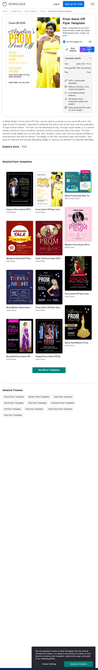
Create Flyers (16, 11)
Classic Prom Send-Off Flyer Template (19, 209)
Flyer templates (31, 11)
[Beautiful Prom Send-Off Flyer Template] (19, 336)
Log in (56, 4)
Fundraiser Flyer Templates (62, 403)
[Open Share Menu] (90, 42)
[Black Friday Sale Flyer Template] (78, 182)
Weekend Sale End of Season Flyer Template (19, 258)
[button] (71, 49)
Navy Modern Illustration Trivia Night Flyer (19, 307)
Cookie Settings (49, 664)
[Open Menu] (92, 4)
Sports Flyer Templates (14, 403)
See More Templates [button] (49, 370)
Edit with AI (89, 49)
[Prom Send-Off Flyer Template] (49, 189)
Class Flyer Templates (63, 397)
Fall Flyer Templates (12, 409)
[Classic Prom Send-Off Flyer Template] (19, 189)
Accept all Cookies (78, 664)
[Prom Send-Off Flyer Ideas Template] (49, 287)
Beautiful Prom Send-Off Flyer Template (19, 356)
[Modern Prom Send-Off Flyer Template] (78, 224)
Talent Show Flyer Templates (60, 409)
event (42, 11)
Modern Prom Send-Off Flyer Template (78, 245)
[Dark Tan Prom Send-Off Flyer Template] (49, 238)
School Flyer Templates (14, 397)
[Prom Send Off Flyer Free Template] (78, 273)
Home (5, 11)
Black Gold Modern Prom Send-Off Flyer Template (78, 343)
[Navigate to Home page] (14, 4)
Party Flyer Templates (37, 403)
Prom (24, 146)
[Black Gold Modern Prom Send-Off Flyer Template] (78, 322)
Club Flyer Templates (13, 415)
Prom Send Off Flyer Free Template (78, 294)
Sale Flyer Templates (34, 409)
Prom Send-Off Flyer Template (49, 209)
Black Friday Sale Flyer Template (78, 196)
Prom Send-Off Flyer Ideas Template (49, 307)
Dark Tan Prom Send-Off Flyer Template (49, 258)
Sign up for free (73, 4)
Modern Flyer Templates (39, 397)
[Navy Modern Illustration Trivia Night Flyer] (19, 287)
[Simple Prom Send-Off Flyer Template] (49, 336)
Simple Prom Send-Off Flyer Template (49, 356)
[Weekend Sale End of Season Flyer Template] (19, 238)
